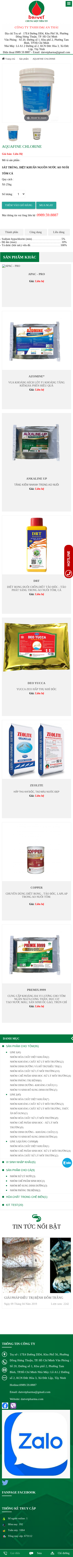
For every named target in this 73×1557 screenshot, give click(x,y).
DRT (36, 580)
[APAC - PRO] (11, 265)
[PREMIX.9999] (36, 953)
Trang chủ (10, 59)
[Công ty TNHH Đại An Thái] (36, 11)
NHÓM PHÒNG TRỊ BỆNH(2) (25, 1190)
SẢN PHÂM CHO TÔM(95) (22, 1046)
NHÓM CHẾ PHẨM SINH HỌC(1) (27, 1181)
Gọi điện (15, 1553)
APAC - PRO (36, 274)
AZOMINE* (37, 376)
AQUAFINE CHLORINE (44, 59)
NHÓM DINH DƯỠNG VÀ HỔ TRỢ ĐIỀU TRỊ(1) (36, 1066)
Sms (39, 1553)
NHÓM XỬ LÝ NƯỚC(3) (22, 1176)
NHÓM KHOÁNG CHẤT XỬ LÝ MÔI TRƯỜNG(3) (37, 1103)
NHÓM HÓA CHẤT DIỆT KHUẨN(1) (29, 1146)
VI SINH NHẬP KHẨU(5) (21, 1162)
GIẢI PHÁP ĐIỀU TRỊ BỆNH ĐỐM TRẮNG (33, 1297)
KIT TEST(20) (14, 1204)
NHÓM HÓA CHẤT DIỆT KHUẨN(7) (29, 1099)
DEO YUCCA (36, 683)
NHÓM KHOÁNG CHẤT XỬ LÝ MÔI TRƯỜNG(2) (37, 1061)
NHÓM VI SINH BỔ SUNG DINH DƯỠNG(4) (33, 1136)
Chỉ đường (63, 1553)
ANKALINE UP (36, 478)
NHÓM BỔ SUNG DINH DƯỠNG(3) (28, 1185)
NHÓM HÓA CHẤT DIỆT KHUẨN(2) (29, 1057)
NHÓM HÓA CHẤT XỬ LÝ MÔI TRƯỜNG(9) (34, 1118)
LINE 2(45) (15, 1094)
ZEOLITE (36, 785)
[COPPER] (36, 851)
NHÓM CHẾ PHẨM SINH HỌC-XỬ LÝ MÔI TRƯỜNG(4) (40, 1075)
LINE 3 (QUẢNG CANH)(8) (24, 1141)
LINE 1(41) (15, 1052)
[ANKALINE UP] (36, 442)
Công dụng (36, 232)
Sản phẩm (24, 59)
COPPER (37, 887)
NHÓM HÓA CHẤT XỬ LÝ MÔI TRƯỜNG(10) (35, 1071)
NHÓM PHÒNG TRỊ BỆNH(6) (25, 1080)
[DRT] (36, 544)
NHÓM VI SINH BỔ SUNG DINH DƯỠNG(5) (33, 1089)
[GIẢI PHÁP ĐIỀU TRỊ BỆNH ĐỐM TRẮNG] (36, 1265)
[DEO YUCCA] (36, 647)
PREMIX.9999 (36, 989)
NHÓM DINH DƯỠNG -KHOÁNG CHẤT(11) (33, 1085)
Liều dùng (58, 232)
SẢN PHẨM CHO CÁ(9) (20, 1170)
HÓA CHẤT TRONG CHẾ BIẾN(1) (26, 1196)
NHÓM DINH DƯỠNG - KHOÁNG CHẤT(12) (34, 1132)
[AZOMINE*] (36, 340)
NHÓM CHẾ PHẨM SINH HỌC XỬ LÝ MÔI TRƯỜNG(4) (40, 1150)
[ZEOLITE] (36, 749)
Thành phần (11, 232)
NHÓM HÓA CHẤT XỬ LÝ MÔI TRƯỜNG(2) (34, 1155)
